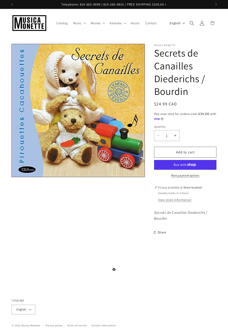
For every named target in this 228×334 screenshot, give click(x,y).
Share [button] (162, 232)
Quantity (160, 127)
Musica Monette (30, 325)
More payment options (185, 175)
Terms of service (77, 325)
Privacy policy (54, 325)
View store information (174, 199)
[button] (79, 23)
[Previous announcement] (12, 4)
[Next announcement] (216, 4)
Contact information (103, 325)
